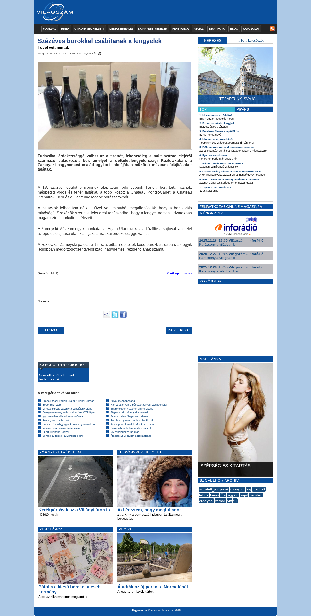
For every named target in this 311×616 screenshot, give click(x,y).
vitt (229, 501)
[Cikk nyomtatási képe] (99, 53)
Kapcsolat (251, 28)
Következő (179, 330)
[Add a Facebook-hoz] (123, 317)
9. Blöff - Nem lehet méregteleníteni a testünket (229, 179)
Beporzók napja (52, 404)
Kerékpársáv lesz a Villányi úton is (74, 509)
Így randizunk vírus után (125, 431)
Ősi (223, 495)
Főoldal (49, 28)
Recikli (199, 28)
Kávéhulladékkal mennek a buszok (131, 428)
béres (214, 495)
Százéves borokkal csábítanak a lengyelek (100, 40)
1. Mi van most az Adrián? (216, 115)
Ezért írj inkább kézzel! (56, 431)
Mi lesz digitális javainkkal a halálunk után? (67, 408)
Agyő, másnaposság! (123, 400)
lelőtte (203, 495)
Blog (234, 28)
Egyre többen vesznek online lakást (132, 408)
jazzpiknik (221, 489)
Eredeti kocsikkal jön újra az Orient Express (68, 400)
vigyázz (233, 495)
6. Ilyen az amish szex (213, 155)
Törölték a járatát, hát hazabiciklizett (132, 420)
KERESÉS (212, 40)
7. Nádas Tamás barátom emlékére (221, 163)
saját (244, 495)
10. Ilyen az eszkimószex (215, 187)
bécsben (256, 495)
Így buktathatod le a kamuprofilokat (63, 416)
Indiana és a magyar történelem (61, 428)
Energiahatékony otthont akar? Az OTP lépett (69, 412)
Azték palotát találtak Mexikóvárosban (133, 424)
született (205, 489)
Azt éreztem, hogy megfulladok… (151, 509)
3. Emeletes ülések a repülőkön (219, 131)
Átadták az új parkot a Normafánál (131, 435)
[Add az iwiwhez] (106, 317)
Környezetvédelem (152, 28)
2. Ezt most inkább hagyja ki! (217, 123)
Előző (51, 330)
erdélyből (206, 501)
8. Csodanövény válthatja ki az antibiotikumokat (230, 171)
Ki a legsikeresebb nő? (56, 420)
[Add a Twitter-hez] (115, 317)
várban (220, 501)
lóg (248, 489)
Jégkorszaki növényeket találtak (130, 412)
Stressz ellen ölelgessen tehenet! (130, 416)
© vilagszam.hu (179, 273)
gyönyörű (237, 489)
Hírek (65, 28)
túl (235, 501)
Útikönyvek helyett (89, 28)
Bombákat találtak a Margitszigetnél (63, 435)
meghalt (259, 489)
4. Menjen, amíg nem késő (216, 139)
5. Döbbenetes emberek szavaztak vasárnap (227, 147)
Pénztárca (180, 28)
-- (199, 506)
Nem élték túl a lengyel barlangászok (56, 377)
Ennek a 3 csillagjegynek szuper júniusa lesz (69, 424)
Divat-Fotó (217, 28)
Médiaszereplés (121, 28)
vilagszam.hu (139, 610)
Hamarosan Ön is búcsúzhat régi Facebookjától (139, 404)
